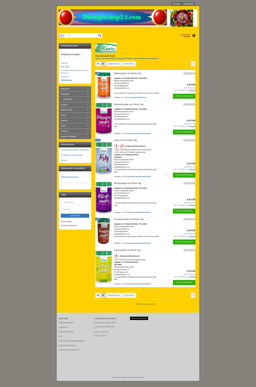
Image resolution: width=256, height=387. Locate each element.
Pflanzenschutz (66, 110)
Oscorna (64, 105)
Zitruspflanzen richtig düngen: (72, 155)
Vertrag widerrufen (139, 318)
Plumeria (64, 120)
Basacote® (65, 89)
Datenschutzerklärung (67, 345)
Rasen (63, 126)
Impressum (63, 327)
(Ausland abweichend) (138, 97)
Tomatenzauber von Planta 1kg (128, 219)
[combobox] (114, 63)
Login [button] (177, 4)
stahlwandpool (66, 80)
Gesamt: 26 (65, 77)
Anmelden (75, 216)
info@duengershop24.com (104, 327)
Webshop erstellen (119, 377)
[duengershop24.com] (128, 18)
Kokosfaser (67, 99)
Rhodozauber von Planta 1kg (127, 183)
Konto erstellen (66, 222)
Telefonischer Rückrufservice (70, 350)
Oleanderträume (69, 177)
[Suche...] (99, 35)
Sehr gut (64, 63)
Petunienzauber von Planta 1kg (128, 104)
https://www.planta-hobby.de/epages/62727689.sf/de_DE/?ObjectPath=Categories (127, 59)
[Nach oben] (249, 383)
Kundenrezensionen (66, 323)
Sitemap (64, 160)
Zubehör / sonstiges (68, 136)
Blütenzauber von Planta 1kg (127, 73)
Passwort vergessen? (69, 225)
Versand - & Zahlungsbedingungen (72, 341)
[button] (98, 63)
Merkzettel (189, 4)
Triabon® (64, 131)
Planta (63, 115)
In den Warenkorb (184, 96)
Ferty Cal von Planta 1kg (125, 140)
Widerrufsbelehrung (66, 332)
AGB (60, 336)
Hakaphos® (65, 94)
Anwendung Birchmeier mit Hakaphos (75, 150)
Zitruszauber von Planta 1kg (127, 250)
